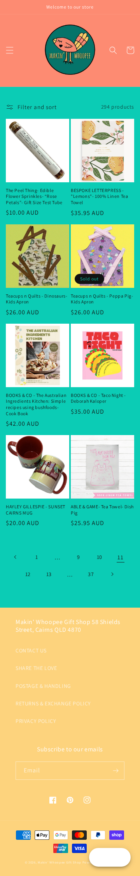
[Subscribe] (115, 770)
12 (28, 574)
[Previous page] (15, 557)
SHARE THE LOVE (36, 668)
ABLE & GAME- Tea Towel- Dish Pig (102, 510)
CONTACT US (31, 650)
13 (49, 574)
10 (99, 556)
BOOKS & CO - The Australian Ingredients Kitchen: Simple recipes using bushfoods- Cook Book (36, 404)
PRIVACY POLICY (36, 720)
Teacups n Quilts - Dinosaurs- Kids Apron (36, 299)
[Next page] (112, 574)
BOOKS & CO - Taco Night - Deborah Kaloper (98, 398)
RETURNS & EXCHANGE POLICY (53, 703)
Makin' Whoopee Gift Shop (59, 862)
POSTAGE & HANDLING (43, 685)
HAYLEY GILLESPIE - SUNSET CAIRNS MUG (35, 510)
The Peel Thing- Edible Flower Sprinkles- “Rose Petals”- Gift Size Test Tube (34, 196)
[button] (9, 50)
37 (91, 574)
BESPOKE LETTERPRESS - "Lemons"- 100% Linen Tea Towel (99, 196)
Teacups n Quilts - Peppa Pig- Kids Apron (102, 299)
